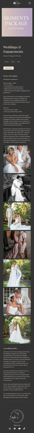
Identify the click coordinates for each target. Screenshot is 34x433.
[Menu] (30, 3)
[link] (8, 68)
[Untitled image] (17, 159)
